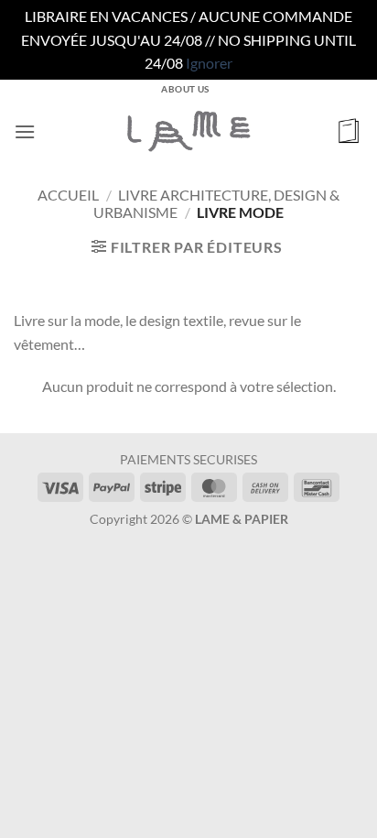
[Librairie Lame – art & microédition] (188, 131)
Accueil (68, 194)
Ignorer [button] (209, 62)
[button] (25, 131)
